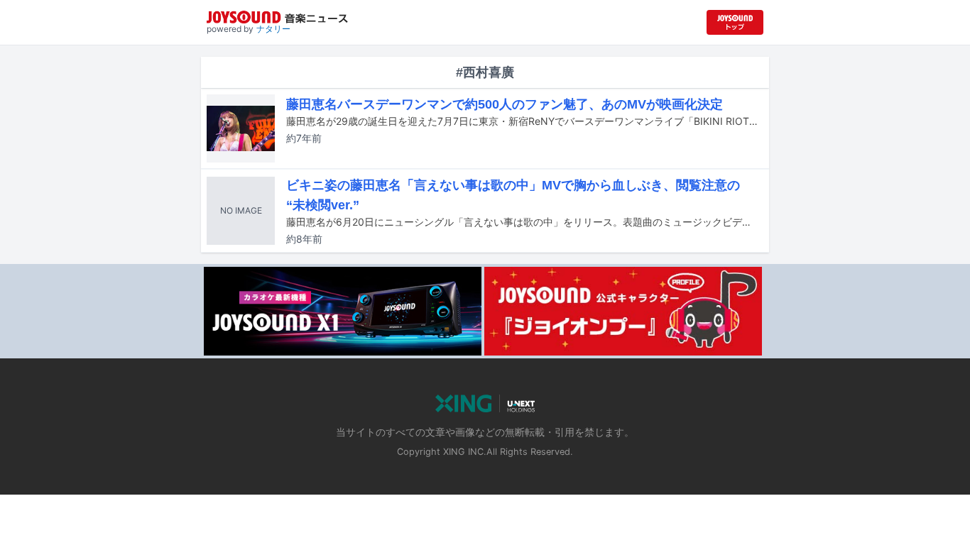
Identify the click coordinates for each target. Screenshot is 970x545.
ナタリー (273, 28)
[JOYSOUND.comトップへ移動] (735, 22)
